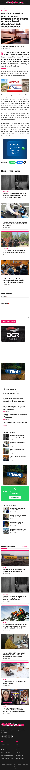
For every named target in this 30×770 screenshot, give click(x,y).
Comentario (5, 303)
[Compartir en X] (17, 767)
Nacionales (18, 749)
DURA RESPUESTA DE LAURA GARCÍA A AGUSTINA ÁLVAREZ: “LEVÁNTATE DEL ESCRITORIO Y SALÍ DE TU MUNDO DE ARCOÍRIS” (15, 710)
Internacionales (20, 758)
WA (12, 736)
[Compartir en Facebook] (13, 767)
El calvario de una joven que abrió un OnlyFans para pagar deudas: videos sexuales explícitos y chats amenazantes (14, 196)
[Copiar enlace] (21, 767)
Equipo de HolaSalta (8, 46)
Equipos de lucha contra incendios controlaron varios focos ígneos (12, 392)
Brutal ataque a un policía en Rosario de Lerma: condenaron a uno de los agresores (14, 252)
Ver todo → (25, 546)
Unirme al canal (15, 497)
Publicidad (4, 749)
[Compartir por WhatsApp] (8, 767)
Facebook (19, 162)
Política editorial (5, 752)
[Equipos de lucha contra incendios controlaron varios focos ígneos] (15, 558)
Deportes (18, 752)
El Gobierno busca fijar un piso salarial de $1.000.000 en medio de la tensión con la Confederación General (14, 408)
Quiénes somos (5, 744)
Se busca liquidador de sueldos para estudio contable (15, 423)
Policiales (8, 8)
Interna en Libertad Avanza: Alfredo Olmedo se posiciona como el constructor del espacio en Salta (15, 416)
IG (2, 736)
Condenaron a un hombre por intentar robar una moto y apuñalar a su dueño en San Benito (15, 223)
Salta (4, 567)
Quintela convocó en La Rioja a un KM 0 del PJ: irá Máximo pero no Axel (18, 510)
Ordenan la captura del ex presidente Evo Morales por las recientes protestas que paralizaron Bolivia (17, 524)
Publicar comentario (9, 321)
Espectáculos (19, 755)
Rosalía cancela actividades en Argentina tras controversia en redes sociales (18, 517)
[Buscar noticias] (2, 2)
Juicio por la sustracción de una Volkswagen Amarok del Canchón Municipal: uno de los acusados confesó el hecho (13, 281)
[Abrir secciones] (27, 2)
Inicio (2, 8)
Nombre (4, 296)
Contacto (3, 747)
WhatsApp (12, 162)
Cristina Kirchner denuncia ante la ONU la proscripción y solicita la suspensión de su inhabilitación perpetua (18, 531)
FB (5, 736)
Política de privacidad (7, 755)
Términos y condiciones (7, 758)
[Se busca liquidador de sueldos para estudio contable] (15, 670)
